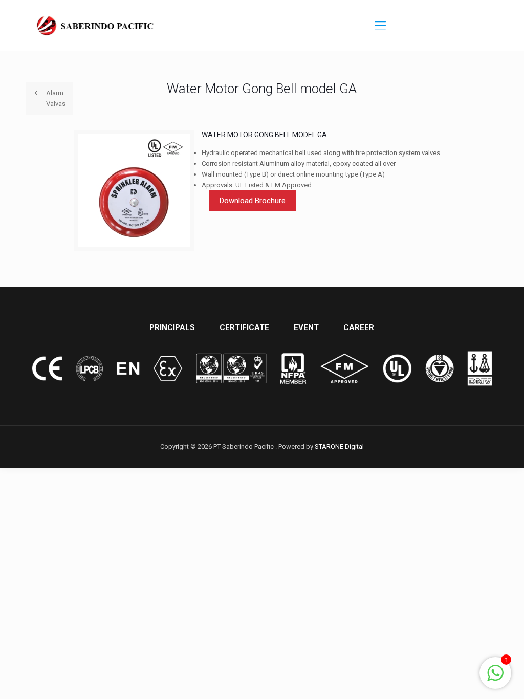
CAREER (358, 327)
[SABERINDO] (95, 25)
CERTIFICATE (244, 327)
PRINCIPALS (172, 327)
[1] (495, 679)
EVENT (306, 327)
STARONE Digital (339, 446)
